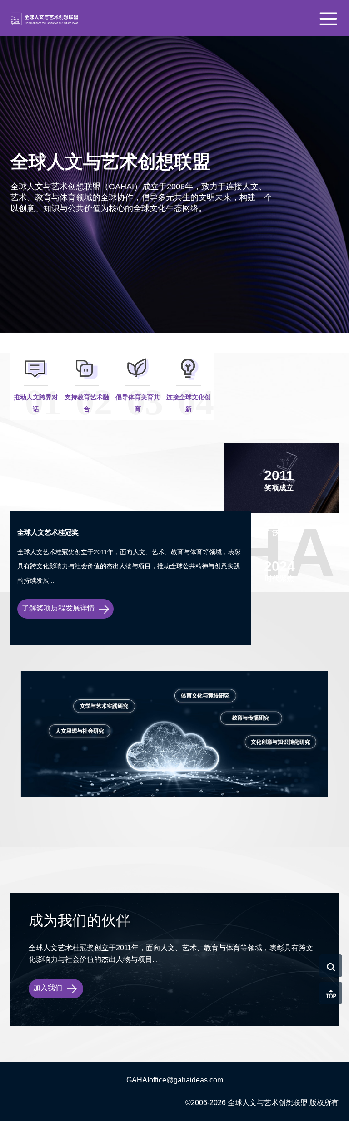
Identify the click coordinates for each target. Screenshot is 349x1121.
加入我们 (48, 988)
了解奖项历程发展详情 (59, 608)
